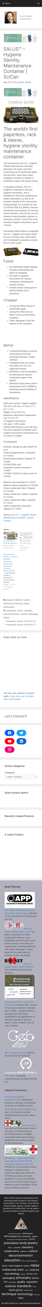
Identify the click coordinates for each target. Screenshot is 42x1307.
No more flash (25, 541)
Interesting (8, 603)
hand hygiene (15, 1265)
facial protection (31, 1261)
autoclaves (11, 610)
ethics (23, 1261)
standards (24, 1286)
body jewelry (29, 1243)
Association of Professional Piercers (17, 1239)
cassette (28, 610)
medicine (34, 1269)
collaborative (11, 1251)
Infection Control (22, 600)
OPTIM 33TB (31, 1274)
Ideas (35, 1265)
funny (4, 1265)
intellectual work (13, 1269)
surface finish (28, 1290)
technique (9, 1294)
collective (24, 1251)
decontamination (11, 614)
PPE (6, 1282)
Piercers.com (27, 1125)
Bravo (20, 610)
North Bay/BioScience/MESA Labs (21, 1109)
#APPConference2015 (15, 1233)
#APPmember (27, 1233)
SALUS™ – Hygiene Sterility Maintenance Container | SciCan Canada (20, 518)
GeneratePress (34, 1303)
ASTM (32, 1239)
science (10, 1286)
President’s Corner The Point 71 (21, 625)
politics (35, 1278)
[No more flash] (27, 536)
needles (23, 1274)
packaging (33, 614)
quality (21, 1281)
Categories (10, 772)
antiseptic (26, 1236)
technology (25, 1294)
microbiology (12, 1273)
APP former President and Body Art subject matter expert (20, 911)
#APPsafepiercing (12, 1236)
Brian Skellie (9, 1198)
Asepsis (10, 600)
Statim (26, 603)
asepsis (35, 1236)
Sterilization (9, 607)
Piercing (18, 603)
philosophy (23, 1277)
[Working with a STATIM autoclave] (11, 536)
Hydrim (23, 614)
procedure (12, 1282)
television (37, 1294)
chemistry (27, 1247)
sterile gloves (16, 1290)
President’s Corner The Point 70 (21, 621)
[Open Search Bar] (38, 3)
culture (33, 1251)
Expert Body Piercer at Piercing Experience (19, 1003)
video (20, 1298)
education (12, 1260)
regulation (32, 1281)
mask (26, 1270)
